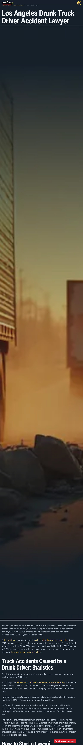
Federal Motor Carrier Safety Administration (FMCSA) (40, 682)
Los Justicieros (10, 640)
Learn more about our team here (26, 652)
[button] (79, 3)
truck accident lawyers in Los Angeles (51, 640)
